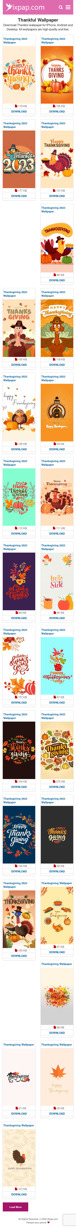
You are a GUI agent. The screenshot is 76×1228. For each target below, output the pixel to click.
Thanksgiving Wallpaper (56, 883)
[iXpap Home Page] (25, 7)
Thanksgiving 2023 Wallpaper (15, 40)
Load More (15, 1207)
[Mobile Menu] (68, 7)
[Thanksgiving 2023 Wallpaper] (19, 75)
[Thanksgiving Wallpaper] (57, 915)
